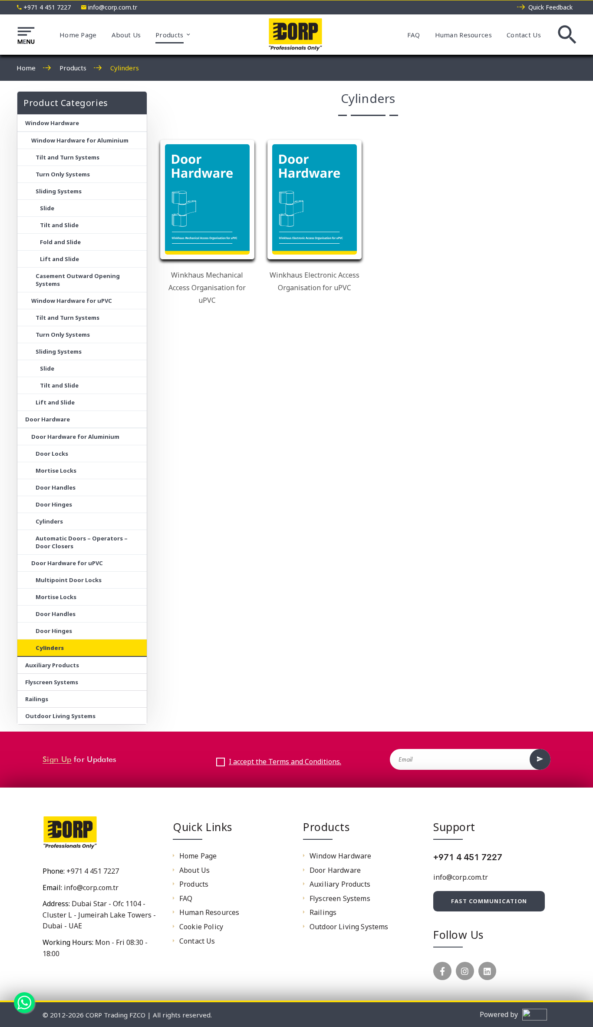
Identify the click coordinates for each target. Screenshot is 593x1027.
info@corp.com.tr (112, 7)
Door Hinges (54, 504)
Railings (36, 699)
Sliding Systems (59, 191)
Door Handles (56, 487)
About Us (126, 34)
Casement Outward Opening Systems (78, 280)
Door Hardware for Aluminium (75, 437)
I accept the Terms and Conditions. (285, 761)
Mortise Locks (56, 470)
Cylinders (49, 521)
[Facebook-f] (442, 971)
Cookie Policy (201, 926)
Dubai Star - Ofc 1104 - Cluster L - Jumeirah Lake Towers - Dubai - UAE (99, 915)
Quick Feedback (550, 7)
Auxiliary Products (52, 665)
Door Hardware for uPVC (67, 563)
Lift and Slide (59, 259)
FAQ (413, 34)
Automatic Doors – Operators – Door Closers (82, 542)
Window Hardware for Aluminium (79, 140)
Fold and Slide (60, 242)
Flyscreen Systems (51, 682)
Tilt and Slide (59, 225)
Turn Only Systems (63, 174)
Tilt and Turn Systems (67, 157)
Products (169, 34)
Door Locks (52, 453)
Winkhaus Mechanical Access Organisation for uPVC (207, 287)
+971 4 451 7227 (47, 7)
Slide (47, 208)
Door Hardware (47, 419)
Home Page (78, 34)
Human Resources (463, 34)
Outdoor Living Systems (60, 716)
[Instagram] (465, 971)
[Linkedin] (487, 971)
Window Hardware (52, 123)
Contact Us (524, 34)
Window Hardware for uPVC (71, 301)
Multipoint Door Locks (69, 580)
